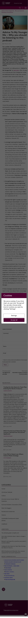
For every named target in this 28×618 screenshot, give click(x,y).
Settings (14, 316)
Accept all (14, 320)
